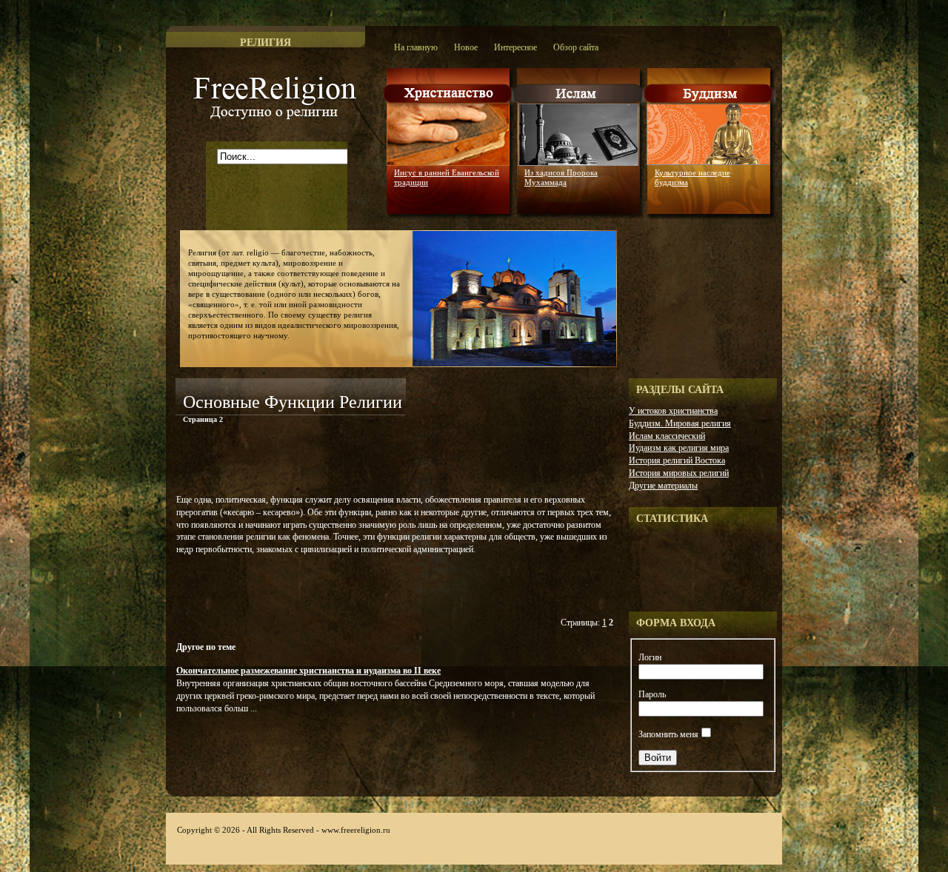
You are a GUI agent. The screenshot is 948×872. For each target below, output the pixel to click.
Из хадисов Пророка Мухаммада (561, 177)
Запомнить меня (668, 734)
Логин (649, 657)
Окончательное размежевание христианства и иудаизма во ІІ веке (308, 670)
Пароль (652, 694)
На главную (416, 47)
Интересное (515, 47)
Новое (466, 47)
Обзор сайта (575, 47)
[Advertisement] (349, 462)
